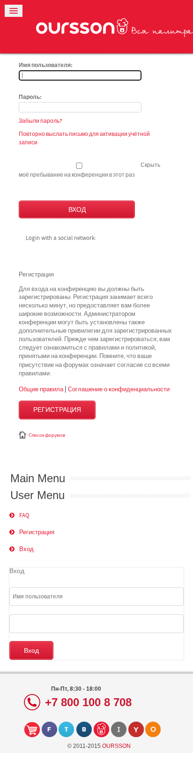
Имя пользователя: (46, 65)
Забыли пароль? (40, 121)
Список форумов (47, 435)
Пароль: (30, 97)
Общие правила (41, 389)
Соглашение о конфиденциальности (119, 389)
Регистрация (57, 410)
